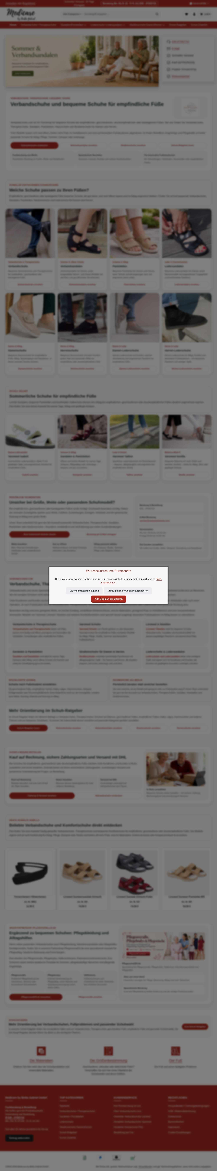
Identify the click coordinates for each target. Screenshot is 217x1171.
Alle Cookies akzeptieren (109, 599)
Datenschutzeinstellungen (84, 590)
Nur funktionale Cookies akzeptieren (127, 590)
